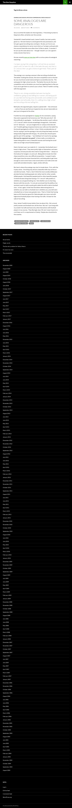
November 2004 (7, 760)
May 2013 (6, 423)
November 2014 (7, 363)
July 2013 (5, 417)
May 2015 (6, 346)
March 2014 (6, 390)
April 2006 (6, 709)
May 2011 (6, 504)
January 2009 (7, 598)
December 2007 (7, 642)
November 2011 (7, 484)
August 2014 (6, 373)
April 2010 (6, 548)
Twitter (37, 116)
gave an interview (30, 57)
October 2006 (7, 689)
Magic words (6, 243)
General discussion (20, 17)
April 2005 (6, 747)
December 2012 (7, 440)
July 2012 (5, 457)
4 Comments (36, 27)
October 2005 (7, 730)
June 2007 (6, 662)
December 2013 (7, 400)
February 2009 (7, 595)
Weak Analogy (46, 17)
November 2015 (7, 339)
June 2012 (6, 460)
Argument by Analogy (21, 221)
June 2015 (6, 343)
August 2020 (6, 268)
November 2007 (7, 646)
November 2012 (7, 444)
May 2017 (6, 306)
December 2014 (7, 359)
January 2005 (7, 757)
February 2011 (7, 514)
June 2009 (6, 582)
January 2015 (7, 356)
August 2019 (6, 275)
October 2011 (7, 487)
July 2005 (5, 740)
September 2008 (7, 612)
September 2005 (7, 733)
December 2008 (7, 602)
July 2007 (5, 659)
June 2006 (6, 703)
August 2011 (6, 494)
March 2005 (6, 750)
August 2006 (6, 696)
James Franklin (45, 221)
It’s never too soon (8, 250)
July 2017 (5, 299)
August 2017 (6, 295)
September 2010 (7, 531)
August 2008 (6, 615)
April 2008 (6, 629)
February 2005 (7, 753)
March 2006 (6, 713)
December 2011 (7, 481)
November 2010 (7, 524)
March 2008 (6, 632)
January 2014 (7, 396)
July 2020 (5, 272)
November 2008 (7, 605)
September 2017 (7, 292)
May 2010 (6, 545)
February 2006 (7, 716)
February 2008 (7, 635)
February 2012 (7, 474)
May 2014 (6, 383)
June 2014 (6, 380)
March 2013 (6, 430)
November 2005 (7, 726)
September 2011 (7, 491)
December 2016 (7, 322)
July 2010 (5, 538)
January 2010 (7, 558)
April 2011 (6, 507)
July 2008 (5, 619)
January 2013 (7, 437)
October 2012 (7, 447)
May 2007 (6, 666)
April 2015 (6, 349)
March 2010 (6, 551)
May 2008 (6, 625)
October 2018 (7, 279)
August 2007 (6, 656)
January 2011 (7, 518)
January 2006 (7, 720)
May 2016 (6, 336)
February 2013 (7, 433)
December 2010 (7, 521)
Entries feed (6, 790)
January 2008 (7, 639)
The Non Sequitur (9, 2)
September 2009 (7, 571)
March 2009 (6, 592)
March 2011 (6, 511)
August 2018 (6, 282)
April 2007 (6, 669)
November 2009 (7, 565)
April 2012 (6, 467)
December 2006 (7, 683)
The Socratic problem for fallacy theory (14, 246)
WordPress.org (7, 797)
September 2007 (7, 652)
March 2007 (6, 672)
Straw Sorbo (6, 239)
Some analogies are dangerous (30, 22)
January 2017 (7, 319)
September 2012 (7, 450)
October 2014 (7, 366)
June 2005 (6, 743)
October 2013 (7, 407)
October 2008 (7, 608)
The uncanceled (7, 253)
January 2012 (7, 477)
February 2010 (7, 555)
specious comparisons (34, 17)
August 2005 (6, 736)
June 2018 (6, 285)
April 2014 (6, 386)
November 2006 (7, 686)
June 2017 (6, 302)
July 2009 (5, 578)
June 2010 (6, 541)
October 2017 (7, 289)
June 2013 (6, 420)
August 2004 (6, 770)
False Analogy (35, 221)
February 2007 (7, 676)
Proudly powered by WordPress (10, 805)
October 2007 (7, 649)
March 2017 (6, 312)
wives (31, 223)
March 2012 (6, 470)
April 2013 (6, 427)
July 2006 (5, 699)
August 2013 (6, 413)
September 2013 (7, 410)
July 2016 (5, 329)
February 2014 (7, 393)
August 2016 (6, 326)
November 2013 (7, 403)
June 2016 (6, 332)
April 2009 (6, 588)
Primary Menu (70, 2)
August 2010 (6, 534)
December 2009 (7, 561)
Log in (4, 787)
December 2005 (7, 723)
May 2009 (6, 585)
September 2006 (7, 693)
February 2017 (7, 316)
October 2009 (7, 568)
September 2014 (7, 369)
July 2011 (5, 497)
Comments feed (7, 794)
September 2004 (7, 767)
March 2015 (6, 353)
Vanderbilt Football (21, 223)
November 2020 (7, 265)
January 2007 (7, 679)
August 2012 (6, 454)
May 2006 (6, 706)
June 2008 (6, 622)
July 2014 (5, 376)
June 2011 (6, 501)
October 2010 (7, 528)
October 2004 (7, 763)
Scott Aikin (26, 27)
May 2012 (6, 464)
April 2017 (6, 309)
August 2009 (6, 575)
